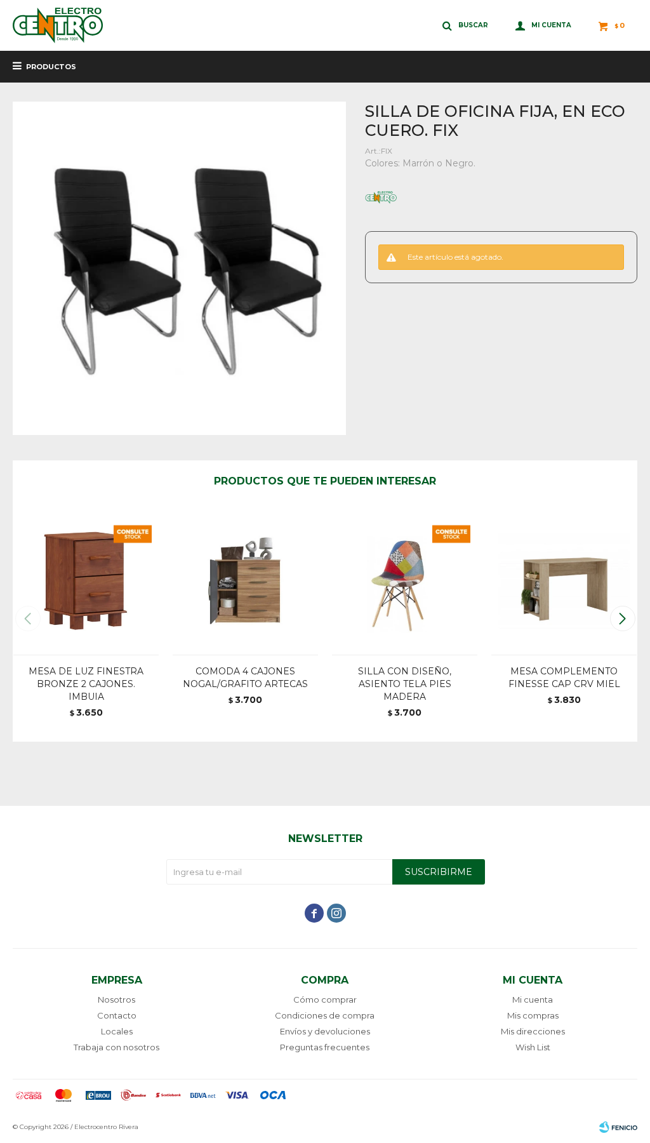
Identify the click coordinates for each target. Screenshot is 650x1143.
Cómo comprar (325, 999)
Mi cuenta (532, 999)
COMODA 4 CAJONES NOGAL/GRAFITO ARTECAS (245, 677)
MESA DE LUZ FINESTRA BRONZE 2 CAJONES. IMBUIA (86, 683)
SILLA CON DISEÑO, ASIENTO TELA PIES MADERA (404, 683)
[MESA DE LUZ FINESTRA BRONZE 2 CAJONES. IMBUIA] (86, 581)
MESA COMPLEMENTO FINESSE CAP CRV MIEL (564, 677)
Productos (51, 66)
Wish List (532, 1047)
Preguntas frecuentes (324, 1047)
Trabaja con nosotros (116, 1047)
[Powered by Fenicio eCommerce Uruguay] (618, 1127)
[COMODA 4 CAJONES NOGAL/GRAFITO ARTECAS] (245, 581)
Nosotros (116, 999)
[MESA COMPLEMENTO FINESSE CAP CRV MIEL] (564, 581)
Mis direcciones (533, 1031)
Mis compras (533, 1015)
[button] (622, 618)
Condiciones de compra (325, 1015)
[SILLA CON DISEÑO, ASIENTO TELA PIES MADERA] (404, 581)
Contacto (116, 1015)
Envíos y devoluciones (325, 1031)
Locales (117, 1031)
